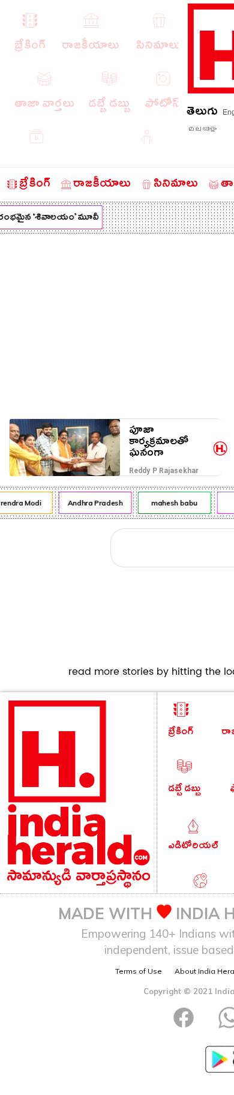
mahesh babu (173, 502)
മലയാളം (202, 129)
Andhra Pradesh (94, 502)
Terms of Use (138, 971)
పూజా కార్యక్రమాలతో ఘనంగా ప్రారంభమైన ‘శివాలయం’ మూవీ (169, 441)
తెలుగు (202, 113)
